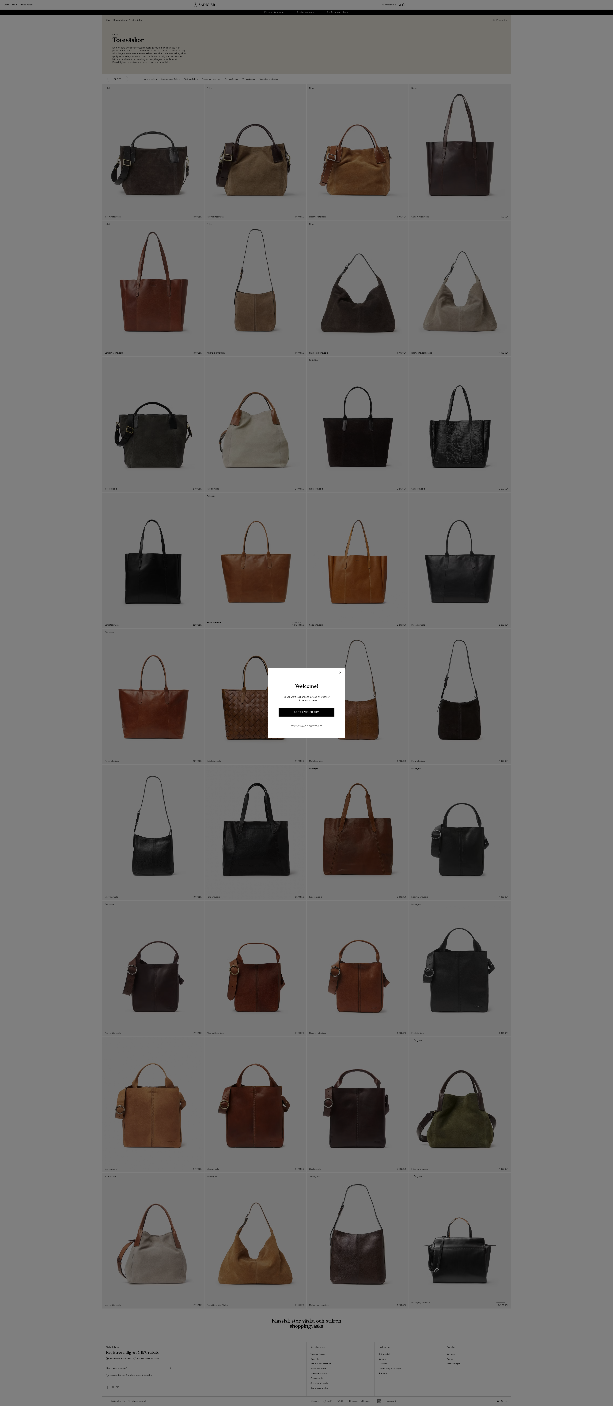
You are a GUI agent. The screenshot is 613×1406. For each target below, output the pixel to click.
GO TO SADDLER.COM (306, 712)
